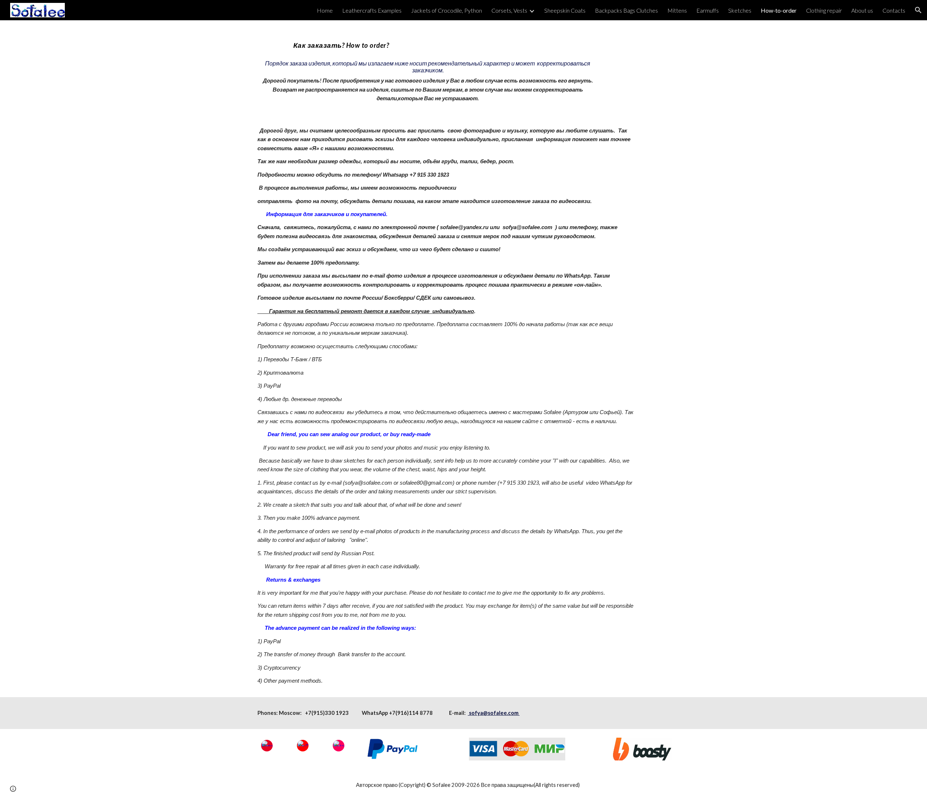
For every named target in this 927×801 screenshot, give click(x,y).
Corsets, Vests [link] (509, 10)
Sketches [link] (739, 10)
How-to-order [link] (779, 10)
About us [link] (862, 10)
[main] (428, 67)
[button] (918, 10)
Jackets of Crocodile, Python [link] (446, 10)
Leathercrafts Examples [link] (372, 10)
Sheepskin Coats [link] (565, 10)
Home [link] (325, 10)
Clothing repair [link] (824, 10)
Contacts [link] (893, 10)
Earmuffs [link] (707, 10)
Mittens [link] (677, 10)
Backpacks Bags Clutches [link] (626, 10)
